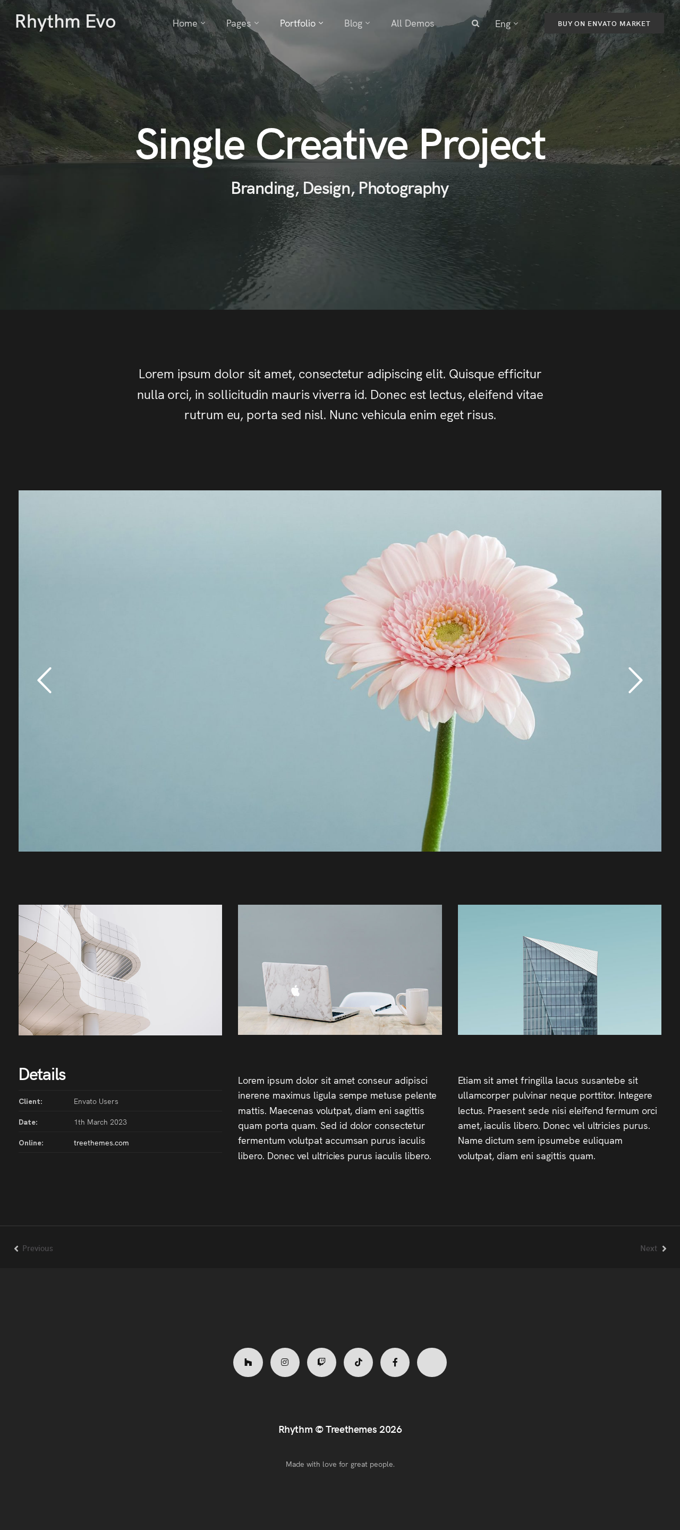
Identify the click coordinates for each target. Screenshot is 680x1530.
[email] (395, 1362)
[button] (44, 681)
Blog (353, 22)
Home (185, 22)
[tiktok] (358, 1362)
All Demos (413, 22)
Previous (37, 1247)
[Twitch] (321, 1362)
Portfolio (298, 22)
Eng (503, 23)
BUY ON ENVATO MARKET (604, 23)
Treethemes (351, 1428)
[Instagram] (285, 1362)
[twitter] (431, 1362)
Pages (238, 22)
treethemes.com (101, 1142)
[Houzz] (247, 1362)
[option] (340, 671)
